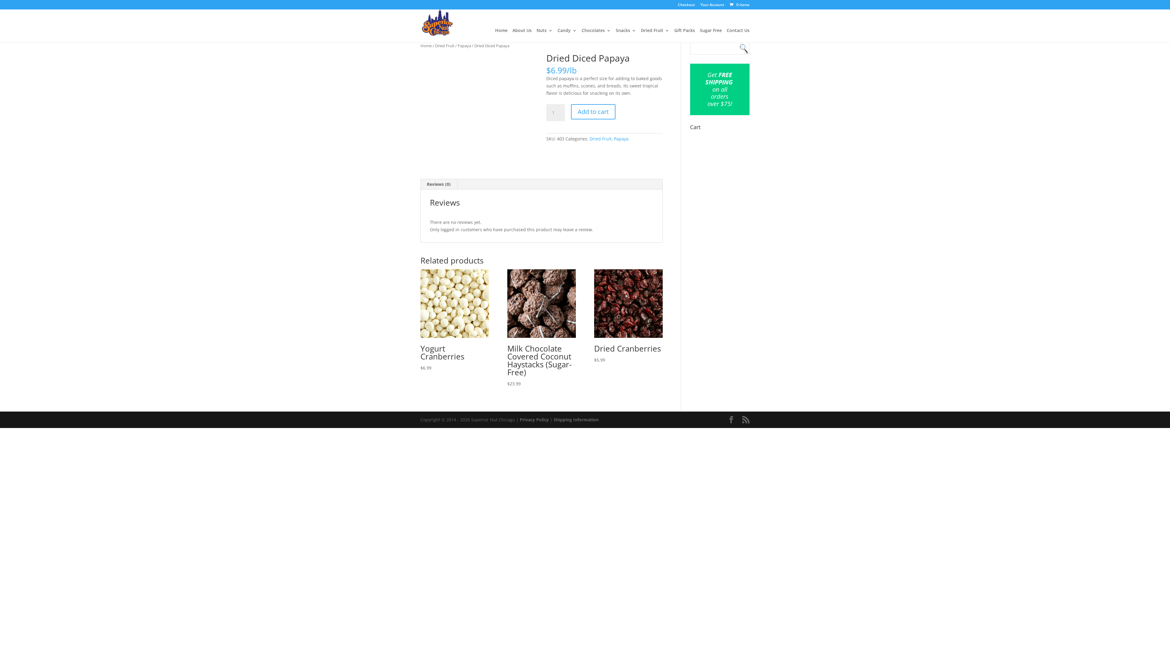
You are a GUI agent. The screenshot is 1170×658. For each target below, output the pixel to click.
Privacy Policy (534, 420)
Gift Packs (684, 30)
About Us (522, 30)
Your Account (712, 5)
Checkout (686, 5)
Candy (564, 30)
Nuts (542, 30)
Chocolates (593, 30)
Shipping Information (576, 420)
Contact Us (738, 30)
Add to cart (593, 112)
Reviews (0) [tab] (439, 184)
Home (501, 30)
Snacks (623, 30)
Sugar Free (711, 30)
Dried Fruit (652, 30)
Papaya (464, 45)
